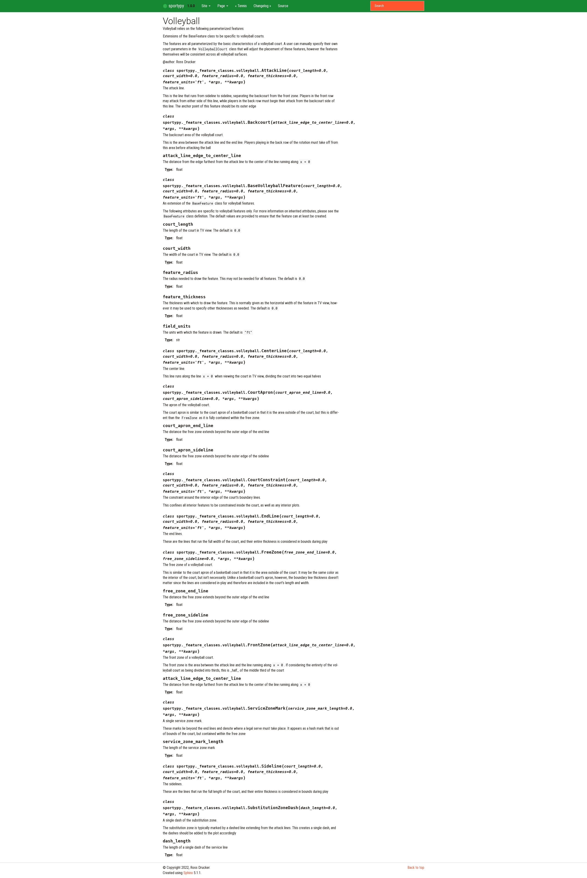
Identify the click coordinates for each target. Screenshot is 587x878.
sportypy (175, 5)
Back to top (415, 867)
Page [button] (221, 6)
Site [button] (205, 6)
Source (283, 6)
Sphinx (188, 873)
